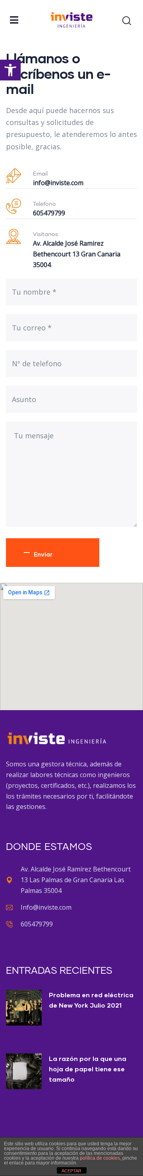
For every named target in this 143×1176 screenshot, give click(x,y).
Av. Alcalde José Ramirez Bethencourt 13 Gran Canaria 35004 (76, 254)
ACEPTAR (71, 1170)
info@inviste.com (58, 182)
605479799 (49, 213)
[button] (10, 70)
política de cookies (100, 1158)
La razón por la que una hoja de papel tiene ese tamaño (87, 1069)
